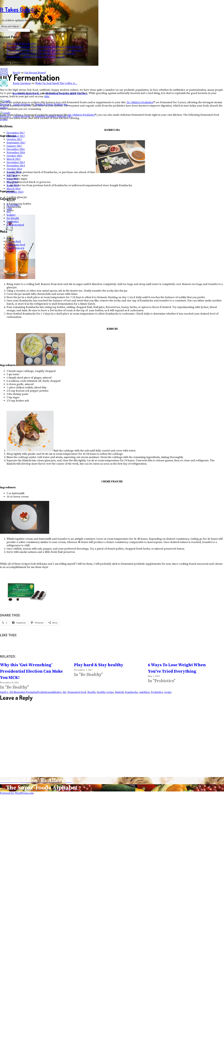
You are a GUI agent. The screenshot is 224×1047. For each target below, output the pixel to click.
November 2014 (16, 165)
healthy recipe (105, 692)
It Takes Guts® (17, 9)
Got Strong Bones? (35, 72)
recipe (168, 692)
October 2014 (14, 169)
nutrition (144, 692)
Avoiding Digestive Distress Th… (53, 116)
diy (64, 692)
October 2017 (14, 139)
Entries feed (14, 241)
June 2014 (12, 178)
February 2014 (15, 192)
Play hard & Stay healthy (21, 43)
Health (91, 692)
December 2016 (16, 149)
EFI (9, 211)
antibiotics (55, 692)
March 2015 (13, 159)
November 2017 (16, 136)
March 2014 (13, 188)
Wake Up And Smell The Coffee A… (56, 83)
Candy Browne (21, 104)
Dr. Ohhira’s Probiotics (140, 102)
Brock (16, 72)
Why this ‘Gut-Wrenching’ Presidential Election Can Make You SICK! (31, 671)
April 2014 (13, 185)
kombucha (131, 692)
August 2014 (14, 172)
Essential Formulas (26, 692)
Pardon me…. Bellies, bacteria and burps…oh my (36, 56)
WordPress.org (15, 248)
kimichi (119, 692)
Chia (9, 208)
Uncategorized (15, 224)
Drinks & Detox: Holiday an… (52, 104)
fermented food (76, 692)
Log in (10, 238)
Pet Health (13, 218)
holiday (11, 215)
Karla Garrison (22, 83)
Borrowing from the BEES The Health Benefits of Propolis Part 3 (45, 46)
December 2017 (16, 132)
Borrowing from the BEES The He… (66, 93)
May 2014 (12, 182)
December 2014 (16, 162)
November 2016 (16, 152)
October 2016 (14, 155)
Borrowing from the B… (27, 93)
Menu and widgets (10, 26)
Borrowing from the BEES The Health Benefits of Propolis (41, 53)
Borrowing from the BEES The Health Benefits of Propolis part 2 (45, 50)
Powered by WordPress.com (16, 793)
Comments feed (16, 244)
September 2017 (16, 142)
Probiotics (13, 221)
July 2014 (12, 175)
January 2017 (14, 146)
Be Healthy (13, 205)
